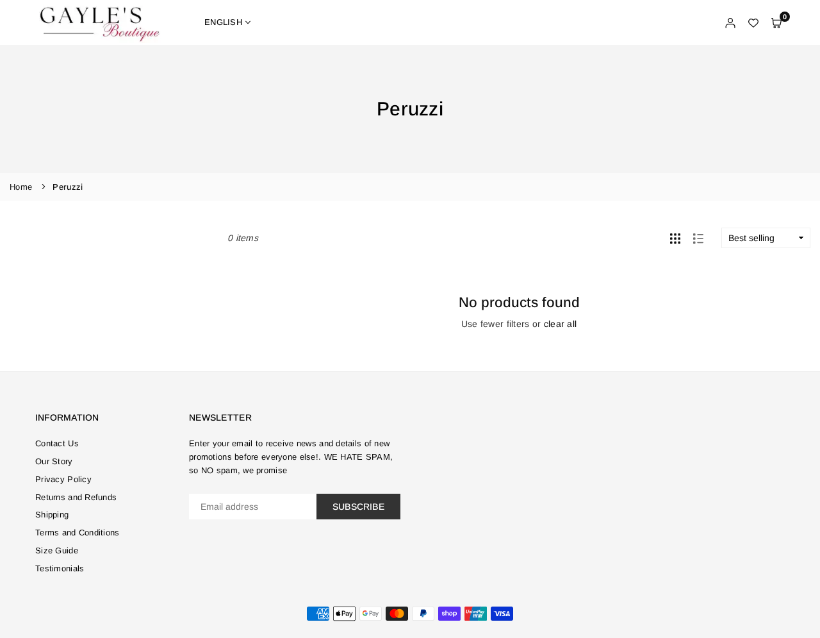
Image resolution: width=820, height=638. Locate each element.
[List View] (698, 237)
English (223, 22)
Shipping (52, 514)
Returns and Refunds (76, 497)
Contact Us (57, 443)
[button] (776, 22)
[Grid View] (675, 237)
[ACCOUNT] (730, 22)
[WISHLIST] (753, 22)
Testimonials (59, 568)
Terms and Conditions (77, 532)
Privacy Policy (63, 479)
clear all (560, 324)
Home (21, 187)
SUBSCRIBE (358, 506)
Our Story (54, 461)
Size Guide (56, 550)
